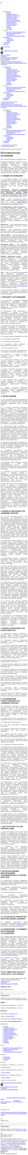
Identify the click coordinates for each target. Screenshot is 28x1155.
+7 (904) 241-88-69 (5, 1077)
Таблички (9, 83)
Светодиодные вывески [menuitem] (13, 19)
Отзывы (9, 96)
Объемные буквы (11, 77)
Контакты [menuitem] (6, 44)
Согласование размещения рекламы (16, 91)
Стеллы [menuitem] (8, 26)
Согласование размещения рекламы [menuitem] (16, 36)
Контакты (6, 99)
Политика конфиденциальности (9, 1112)
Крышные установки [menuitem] (12, 17)
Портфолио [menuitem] (6, 42)
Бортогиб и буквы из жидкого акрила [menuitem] (16, 32)
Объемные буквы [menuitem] (11, 22)
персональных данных (21, 999)
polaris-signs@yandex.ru (10, 59)
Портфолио (6, 98)
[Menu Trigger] (1, 1)
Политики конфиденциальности (10, 1101)
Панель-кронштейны (12, 79)
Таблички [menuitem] (9, 27)
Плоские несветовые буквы (14, 76)
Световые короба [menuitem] (11, 25)
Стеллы (8, 81)
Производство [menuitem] (7, 11)
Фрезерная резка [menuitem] (11, 34)
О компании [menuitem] (7, 37)
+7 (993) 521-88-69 (5, 1082)
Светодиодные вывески (13, 75)
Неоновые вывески (11, 73)
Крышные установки (12, 72)
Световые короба (11, 80)
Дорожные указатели (12, 69)
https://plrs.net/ (4, 167)
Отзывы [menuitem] (9, 41)
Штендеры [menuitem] (9, 29)
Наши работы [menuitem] (10, 40)
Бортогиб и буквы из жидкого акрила (16, 87)
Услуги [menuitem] (5, 30)
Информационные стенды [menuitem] (13, 15)
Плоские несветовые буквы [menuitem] (14, 21)
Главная (3, 149)
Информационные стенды (13, 71)
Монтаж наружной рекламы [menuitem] (14, 33)
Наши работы (10, 95)
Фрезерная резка (11, 90)
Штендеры (9, 84)
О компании (7, 92)
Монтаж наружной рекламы (14, 88)
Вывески (9, 68)
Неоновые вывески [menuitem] (11, 18)
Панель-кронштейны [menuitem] (12, 23)
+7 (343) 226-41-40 (5, 46)
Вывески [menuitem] (9, 13)
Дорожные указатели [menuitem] (12, 14)
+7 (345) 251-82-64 (5, 103)
